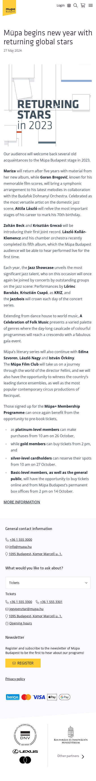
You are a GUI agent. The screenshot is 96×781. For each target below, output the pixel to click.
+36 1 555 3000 (21, 539)
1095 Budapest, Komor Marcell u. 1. (35, 554)
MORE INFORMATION (22, 502)
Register (25, 663)
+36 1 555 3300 (21, 602)
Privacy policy (15, 679)
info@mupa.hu (20, 547)
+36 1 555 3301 (51, 602)
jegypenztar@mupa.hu (26, 609)
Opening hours (20, 623)
